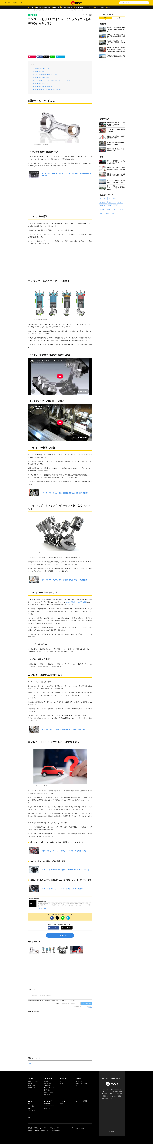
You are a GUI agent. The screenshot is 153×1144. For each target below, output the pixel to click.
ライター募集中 (45, 1130)
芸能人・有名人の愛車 (105, 206)
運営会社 (30, 1128)
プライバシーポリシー (55, 1128)
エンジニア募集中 (55, 1130)
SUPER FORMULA (49, 1106)
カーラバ (120, 202)
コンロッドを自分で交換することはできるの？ (48, 89)
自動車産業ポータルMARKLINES (76, 602)
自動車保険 (47, 1085)
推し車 (121, 209)
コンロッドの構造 (40, 71)
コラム (101, 213)
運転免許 (46, 1081)
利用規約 (90, 1007)
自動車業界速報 (32, 1087)
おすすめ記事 (103, 202)
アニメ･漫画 (31, 1106)
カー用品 (63, 7)
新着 (30, 1063)
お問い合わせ (74, 1128)
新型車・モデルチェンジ (34, 1081)
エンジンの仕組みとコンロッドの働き (46, 74)
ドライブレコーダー (81, 1081)
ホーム (31, 7)
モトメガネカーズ (113, 198)
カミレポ (62, 1104)
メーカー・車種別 (99, 7)
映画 (29, 1104)
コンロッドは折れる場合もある (44, 86)
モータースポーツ (80, 7)
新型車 (108, 209)
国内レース (47, 1108)
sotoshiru (102, 209)
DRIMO (115, 209)
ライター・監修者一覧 (33, 1130)
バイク (115, 206)
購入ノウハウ (47, 1083)
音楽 (29, 1108)
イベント (89, 7)
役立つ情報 (46, 10)
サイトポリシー (44, 1128)
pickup (107, 213)
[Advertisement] (60, 40)
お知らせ (81, 1128)
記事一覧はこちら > (42, 908)
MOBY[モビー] (31, 10)
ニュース (38, 7)
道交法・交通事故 (48, 1092)
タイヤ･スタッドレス (81, 1083)
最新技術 (30, 1083)
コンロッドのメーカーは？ (42, 83)
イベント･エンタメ (33, 1085)
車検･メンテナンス (49, 1087)
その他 (108, 7)
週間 (105, 18)
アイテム (78, 1085)
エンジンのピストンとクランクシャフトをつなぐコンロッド (52, 80)
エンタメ (70, 7)
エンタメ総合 (31, 1110)
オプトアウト (66, 1128)
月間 (118, 18)
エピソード (112, 202)
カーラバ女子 (103, 198)
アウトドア (63, 1081)
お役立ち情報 (46, 7)
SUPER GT (47, 1104)
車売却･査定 (47, 1090)
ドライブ (62, 1083)
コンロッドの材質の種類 (42, 77)
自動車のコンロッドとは (42, 68)
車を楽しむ (56, 7)
